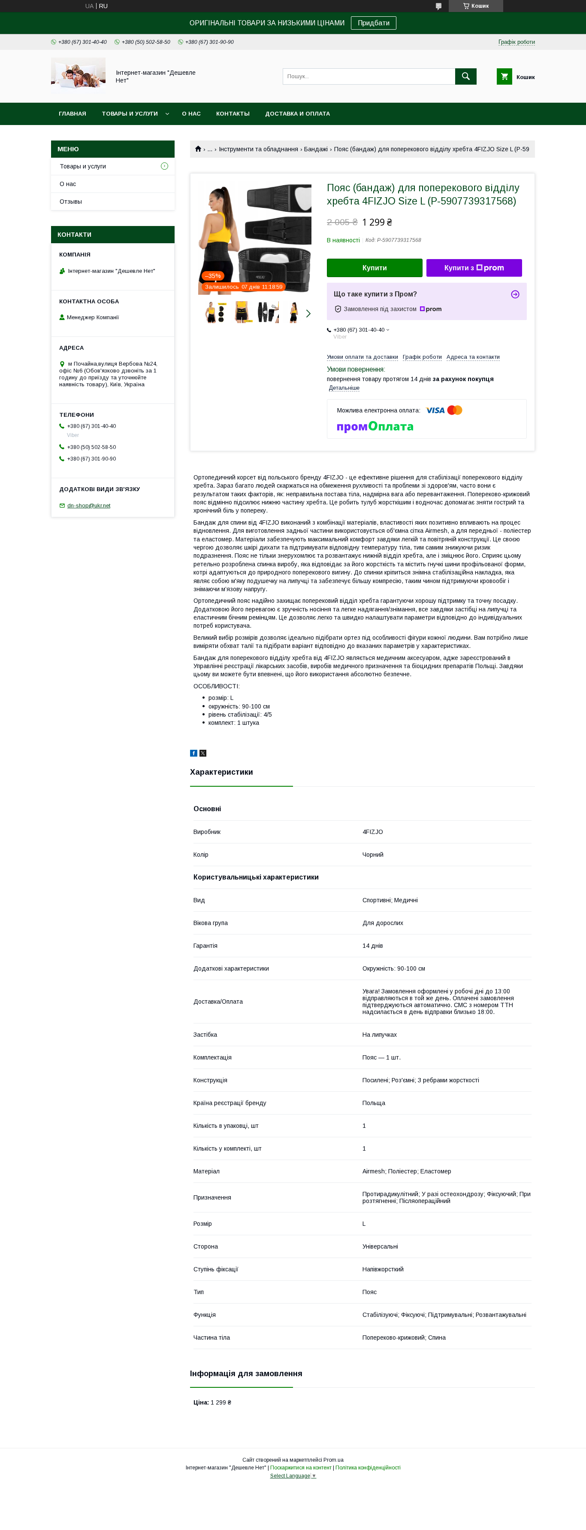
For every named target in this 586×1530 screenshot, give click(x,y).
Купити (374, 268)
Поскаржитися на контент (301, 1468)
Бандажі (316, 149)
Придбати (374, 23)
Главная (72, 113)
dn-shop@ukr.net (88, 505)
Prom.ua (333, 1460)
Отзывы (71, 201)
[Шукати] (466, 76)
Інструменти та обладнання (258, 149)
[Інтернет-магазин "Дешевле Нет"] (78, 91)
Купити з (459, 268)
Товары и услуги (130, 113)
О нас (191, 113)
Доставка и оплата (297, 113)
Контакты (233, 113)
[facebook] (193, 754)
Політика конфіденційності (368, 1468)
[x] (202, 754)
